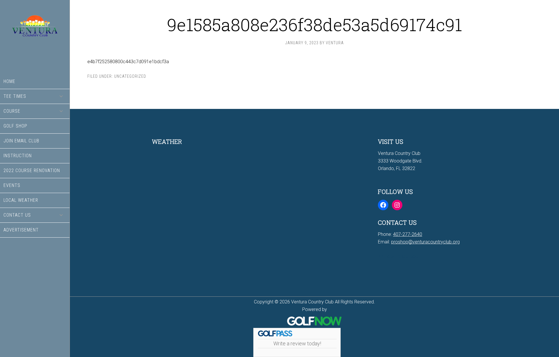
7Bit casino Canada (398, 256)
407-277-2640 (407, 234)
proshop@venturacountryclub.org (425, 242)
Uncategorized (130, 76)
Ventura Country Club (34, 37)
